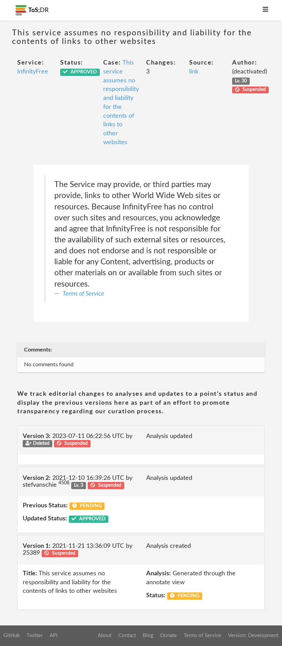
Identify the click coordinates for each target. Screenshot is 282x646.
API (53, 635)
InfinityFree (32, 72)
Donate (168, 635)
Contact (127, 635)
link (193, 72)
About (104, 635)
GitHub (11, 635)
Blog (148, 635)
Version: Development (253, 635)
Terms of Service (83, 294)
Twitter (34, 635)
